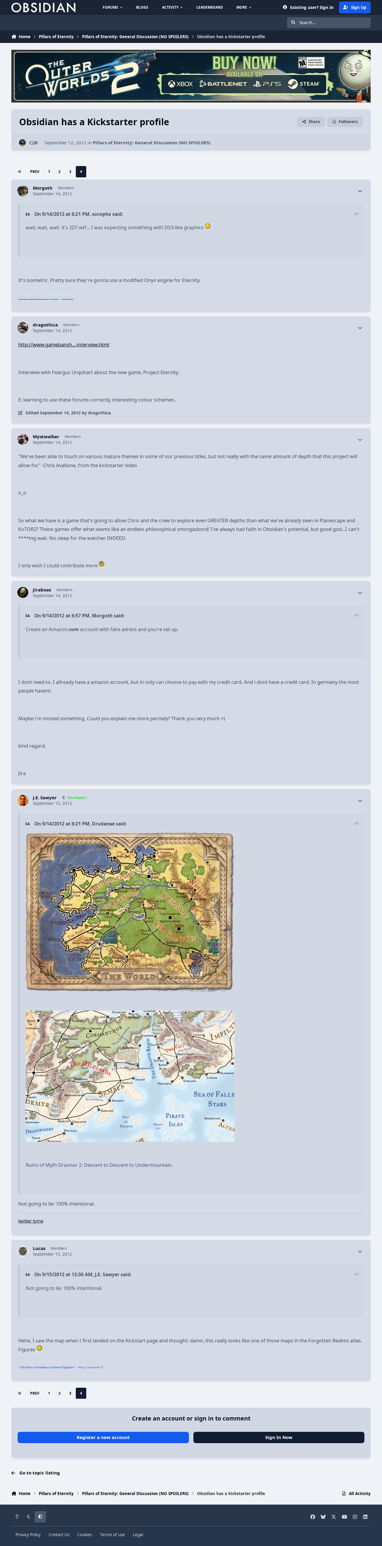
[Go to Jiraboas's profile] (23, 592)
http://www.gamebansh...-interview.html (63, 344)
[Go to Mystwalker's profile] (23, 439)
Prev (34, 171)
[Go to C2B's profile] (22, 142)
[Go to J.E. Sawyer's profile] (23, 800)
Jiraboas (42, 590)
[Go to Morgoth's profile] (23, 190)
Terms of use (112, 1534)
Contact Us (59, 1534)
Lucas (39, 1248)
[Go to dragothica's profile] (23, 327)
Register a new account (103, 1437)
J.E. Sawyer (45, 797)
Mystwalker (46, 436)
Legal (138, 1534)
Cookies (84, 1534)
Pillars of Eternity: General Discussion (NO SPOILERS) (151, 142)
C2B (33, 142)
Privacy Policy (28, 1534)
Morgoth (43, 188)
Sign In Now (278, 1437)
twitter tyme (30, 1221)
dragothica (45, 325)
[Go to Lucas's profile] (23, 1251)
